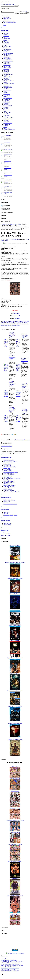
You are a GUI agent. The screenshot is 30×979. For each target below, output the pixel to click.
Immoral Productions (8, 61)
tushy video (20, 322)
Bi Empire (5, 33)
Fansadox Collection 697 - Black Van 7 (10, 970)
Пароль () (22, 11)
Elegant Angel (6, 79)
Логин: (2, 11)
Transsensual (6, 115)
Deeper (5, 40)
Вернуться (26, 439)
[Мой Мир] (16, 434)
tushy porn (23, 321)
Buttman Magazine (7, 487)
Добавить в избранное (9, 21)
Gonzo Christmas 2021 (8, 149)
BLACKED (6, 36)
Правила (6, 4)
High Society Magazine (8, 482)
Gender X (5, 113)
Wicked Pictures (7, 99)
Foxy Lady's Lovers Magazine (10, 472)
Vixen (4, 111)
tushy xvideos (25, 323)
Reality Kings (6, 102)
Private (5, 45)
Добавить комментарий (6, 446)
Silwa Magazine (7, 465)
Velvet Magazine (7, 469)
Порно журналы (6, 457)
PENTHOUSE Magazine (9, 485)
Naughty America (7, 98)
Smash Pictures (6, 57)
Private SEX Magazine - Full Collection (10, 968)
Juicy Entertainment (8, 53)
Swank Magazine (7, 476)
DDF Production (7, 86)
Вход (2, 4)
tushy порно (6, 321)
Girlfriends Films (7, 76)
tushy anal (18, 321)
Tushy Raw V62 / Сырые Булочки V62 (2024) (12, 357)
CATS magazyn (7, 477)
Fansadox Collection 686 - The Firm (9, 966)
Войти (27, 13)
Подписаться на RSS (6, 535)
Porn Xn (5, 82)
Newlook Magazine (8, 462)
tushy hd (25, 322)
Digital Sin (5, 88)
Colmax (5, 96)
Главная (5, 15)
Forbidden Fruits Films (8, 83)
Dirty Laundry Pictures (8, 80)
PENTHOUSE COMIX (9, 500)
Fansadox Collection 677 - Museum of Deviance (12, 965)
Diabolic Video (6, 112)
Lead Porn (5, 120)
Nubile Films (6, 128)
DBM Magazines (7, 483)
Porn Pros (5, 92)
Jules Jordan (6, 44)
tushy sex (8, 323)
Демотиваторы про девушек (10, 515)
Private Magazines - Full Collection (9, 960)
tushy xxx (3, 323)
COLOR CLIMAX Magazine (10, 461)
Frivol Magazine (7, 479)
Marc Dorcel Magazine (8, 490)
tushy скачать (14, 322)
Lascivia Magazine (5, 958)
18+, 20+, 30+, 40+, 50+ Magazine (11, 491)
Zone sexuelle (6, 124)
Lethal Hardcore (7, 67)
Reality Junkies (6, 63)
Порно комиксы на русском (10, 504)
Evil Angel (5, 41)
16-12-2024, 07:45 (15, 239)
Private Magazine (7, 470)
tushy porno (12, 321)
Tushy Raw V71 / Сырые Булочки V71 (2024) (12, 334)
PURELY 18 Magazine (8, 486)
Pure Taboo (6, 121)
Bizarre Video (6, 38)
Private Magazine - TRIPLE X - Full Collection (11, 961)
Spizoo (5, 127)
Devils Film (6, 70)
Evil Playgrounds (7, 49)
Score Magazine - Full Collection (8, 969)
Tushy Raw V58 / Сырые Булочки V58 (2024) (25, 360)
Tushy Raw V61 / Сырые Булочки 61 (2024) (25, 411)
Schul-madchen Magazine (9, 466)
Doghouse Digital (7, 105)
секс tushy (13, 323)
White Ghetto (6, 95)
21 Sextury (6, 107)
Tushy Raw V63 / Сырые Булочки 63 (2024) (12, 409)
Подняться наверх (19, 439)
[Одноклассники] (14, 434)
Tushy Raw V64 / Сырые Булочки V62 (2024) (25, 335)
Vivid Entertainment (8, 74)
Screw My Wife (7, 90)
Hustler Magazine (7, 489)
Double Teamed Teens (8, 117)
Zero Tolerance (6, 58)
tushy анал (18, 323)
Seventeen (5, 108)
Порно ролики (5, 520)
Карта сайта (6, 19)
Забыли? (24, 11)
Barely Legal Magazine (8, 481)
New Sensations (7, 54)
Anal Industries (6, 65)
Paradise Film (6, 94)
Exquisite (5, 84)
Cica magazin (6, 468)
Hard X (5, 51)
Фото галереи (5, 509)
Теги (4, 25)
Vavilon (6, 239)
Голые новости (7, 524)
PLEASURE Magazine (8, 474)
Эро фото (5, 513)
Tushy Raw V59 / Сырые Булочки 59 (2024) (25, 385)
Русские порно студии (9, 129)
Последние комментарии (9, 22)
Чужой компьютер (20, 13)
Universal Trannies (7, 87)
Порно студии (5, 30)
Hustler (5, 47)
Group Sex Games (7, 119)
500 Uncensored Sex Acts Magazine (11, 478)
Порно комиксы (6, 497)
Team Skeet (6, 71)
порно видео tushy (15, 325)
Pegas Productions (7, 123)
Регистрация (6, 17)
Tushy (4, 109)
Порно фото (6, 512)
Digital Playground (7, 55)
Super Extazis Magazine (9, 473)
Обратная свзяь (7, 18)
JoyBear (5, 75)
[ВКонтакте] (11, 434)
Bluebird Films (6, 66)
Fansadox (5, 502)
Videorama (6, 104)
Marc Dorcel (6, 42)
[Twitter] (13, 434)
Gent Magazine (7, 464)
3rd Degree (6, 69)
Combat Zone (6, 73)
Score (4, 116)
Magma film (6, 100)
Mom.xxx (5, 125)
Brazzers (5, 34)
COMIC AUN (6, 501)
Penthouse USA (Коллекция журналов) (10, 962)
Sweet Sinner (6, 50)
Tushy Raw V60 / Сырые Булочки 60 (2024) (12, 383)
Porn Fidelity (6, 62)
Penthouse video (7, 46)
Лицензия (11, 4)
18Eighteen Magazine (8, 460)
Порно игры (4, 530)
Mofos (4, 91)
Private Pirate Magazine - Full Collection (10, 964)
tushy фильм (7, 322)
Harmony (5, 78)
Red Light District (7, 59)
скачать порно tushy (5, 325)
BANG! (5, 37)
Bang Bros (5, 103)
